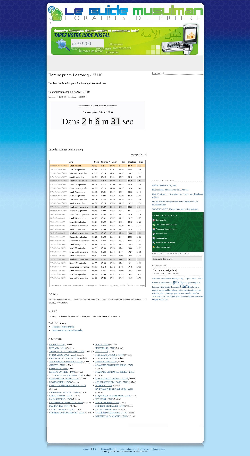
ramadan (188, 293)
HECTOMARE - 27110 (105, 348)
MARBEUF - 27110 (103, 385)
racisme (181, 293)
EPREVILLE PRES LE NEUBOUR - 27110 (67, 385)
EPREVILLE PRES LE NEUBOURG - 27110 (114, 388)
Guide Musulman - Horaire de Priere (125, 13)
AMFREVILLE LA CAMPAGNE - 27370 (66, 351)
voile (197, 296)
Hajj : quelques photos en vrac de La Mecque (170, 189)
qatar (176, 293)
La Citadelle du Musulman (166, 224)
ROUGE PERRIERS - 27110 (107, 402)
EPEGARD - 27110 (57, 348)
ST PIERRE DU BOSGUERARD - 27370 (66, 412)
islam (183, 285)
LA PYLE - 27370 (56, 344)
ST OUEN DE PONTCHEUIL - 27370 (111, 378)
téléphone (190, 296)
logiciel (161, 290)
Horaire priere (161, 237)
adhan (154, 278)
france (169, 282)
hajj (194, 282)
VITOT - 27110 (101, 351)
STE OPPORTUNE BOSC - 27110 (63, 378)
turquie (172, 296)
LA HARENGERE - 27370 (60, 399)
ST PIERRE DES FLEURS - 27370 (110, 405)
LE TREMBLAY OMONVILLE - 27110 (66, 402)
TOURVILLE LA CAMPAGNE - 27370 (65, 361)
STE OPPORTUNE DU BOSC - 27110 (111, 382)
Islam (158, 246)
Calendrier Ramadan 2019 (166, 229)
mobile (180, 290)
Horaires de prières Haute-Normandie (67, 330)
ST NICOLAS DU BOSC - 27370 (109, 354)
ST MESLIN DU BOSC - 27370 (62, 354)
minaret (175, 290)
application (161, 278)
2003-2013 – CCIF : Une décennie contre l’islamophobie (175, 209)
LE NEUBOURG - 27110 (105, 361)
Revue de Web (161, 233)
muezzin (187, 290)
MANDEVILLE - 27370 (59, 405)
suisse (166, 296)
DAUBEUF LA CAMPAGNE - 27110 (111, 416)
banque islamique (172, 278)
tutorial (178, 296)
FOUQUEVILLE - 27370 (105, 358)
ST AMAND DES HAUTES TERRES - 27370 (114, 371)
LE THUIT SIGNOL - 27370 (61, 409)
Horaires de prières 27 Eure (63, 326)
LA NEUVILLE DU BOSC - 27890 (64, 392)
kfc (196, 286)
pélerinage (169, 293)
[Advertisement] (110, 63)
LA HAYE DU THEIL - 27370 (62, 371)
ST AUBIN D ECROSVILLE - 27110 (110, 412)
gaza (177, 281)
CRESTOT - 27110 (57, 365)
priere (162, 293)
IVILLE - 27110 (102, 344)
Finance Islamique (159, 282)
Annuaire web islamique (165, 242)
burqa (186, 278)
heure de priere (158, 286)
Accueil (86, 449)
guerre (190, 282)
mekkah (168, 290)
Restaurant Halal (107, 449)
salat (158, 296)
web (160, 299)
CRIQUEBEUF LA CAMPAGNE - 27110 (112, 395)
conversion (193, 278)
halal (198, 282)
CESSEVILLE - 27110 (58, 368)
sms (162, 296)
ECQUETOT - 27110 (104, 399)
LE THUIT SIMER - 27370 (106, 409)
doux (200, 278)
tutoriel (184, 296)
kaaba (191, 286)
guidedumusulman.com (127, 449)
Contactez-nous (159, 449)
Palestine (155, 293)
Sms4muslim (161, 220)
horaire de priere (171, 286)
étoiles (165, 299)
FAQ (95, 449)
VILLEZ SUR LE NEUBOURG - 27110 (65, 375)
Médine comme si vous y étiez (164, 185)
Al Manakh (144, 449)
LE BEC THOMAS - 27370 (60, 395)
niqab (198, 290)
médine (193, 290)
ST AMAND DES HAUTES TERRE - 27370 (114, 365)
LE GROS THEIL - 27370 (60, 382)
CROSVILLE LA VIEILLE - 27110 (64, 358)
